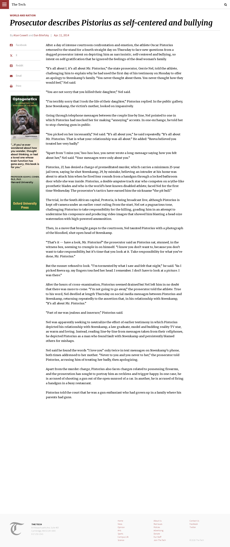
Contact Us (194, 520)
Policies (157, 527)
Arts (119, 530)
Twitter (193, 527)
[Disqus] (115, 459)
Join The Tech (160, 540)
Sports (120, 533)
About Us (158, 520)
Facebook (194, 524)
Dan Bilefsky (41, 35)
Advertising (158, 530)
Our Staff (157, 537)
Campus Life (123, 537)
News (120, 524)
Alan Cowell (20, 35)
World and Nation (23, 15)
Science (121, 540)
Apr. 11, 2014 (61, 35)
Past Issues (158, 524)
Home (120, 520)
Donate (157, 533)
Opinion (121, 527)
